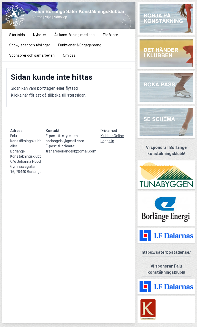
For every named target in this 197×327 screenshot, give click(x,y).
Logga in (107, 141)
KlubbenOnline (112, 136)
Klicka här (19, 95)
